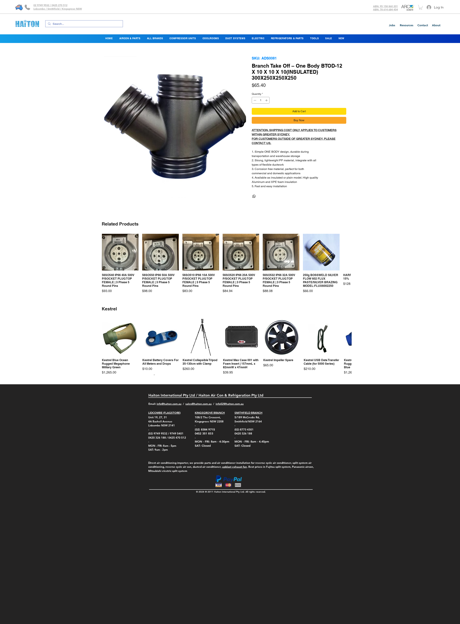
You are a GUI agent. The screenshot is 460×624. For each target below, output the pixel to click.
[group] (224, 263)
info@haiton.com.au (169, 404)
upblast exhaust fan (234, 466)
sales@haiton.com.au (198, 404)
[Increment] (266, 100)
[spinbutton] (260, 100)
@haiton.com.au (234, 404)
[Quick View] (120, 252)
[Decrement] (254, 100)
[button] (420, 7)
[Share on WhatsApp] (254, 196)
